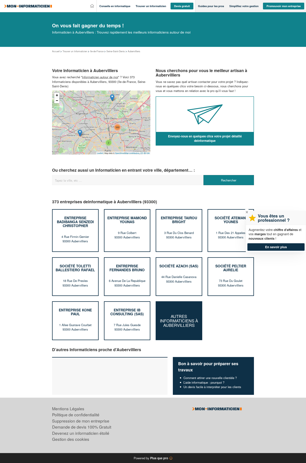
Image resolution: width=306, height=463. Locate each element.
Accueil (56, 51)
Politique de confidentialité (75, 415)
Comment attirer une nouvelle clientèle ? (210, 377)
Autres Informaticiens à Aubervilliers (179, 320)
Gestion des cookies (70, 439)
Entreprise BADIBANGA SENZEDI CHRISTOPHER (75, 221)
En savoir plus (276, 247)
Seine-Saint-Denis (115, 51)
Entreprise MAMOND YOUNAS (127, 219)
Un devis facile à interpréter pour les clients (212, 387)
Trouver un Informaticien (75, 51)
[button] (115, 6)
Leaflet (100, 153)
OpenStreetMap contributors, (127, 153)
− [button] (57, 100)
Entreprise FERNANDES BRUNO (127, 267)
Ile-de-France (97, 51)
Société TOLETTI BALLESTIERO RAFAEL (75, 267)
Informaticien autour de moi (100, 77)
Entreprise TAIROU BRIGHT (179, 219)
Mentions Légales (68, 409)
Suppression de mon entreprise (80, 421)
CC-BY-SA (144, 153)
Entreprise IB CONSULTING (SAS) (127, 311)
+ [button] (57, 95)
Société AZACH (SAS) (178, 265)
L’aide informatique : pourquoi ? (203, 382)
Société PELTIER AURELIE (230, 267)
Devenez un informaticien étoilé (80, 433)
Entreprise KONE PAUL (75, 311)
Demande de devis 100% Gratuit (81, 427)
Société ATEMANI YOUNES (231, 219)
